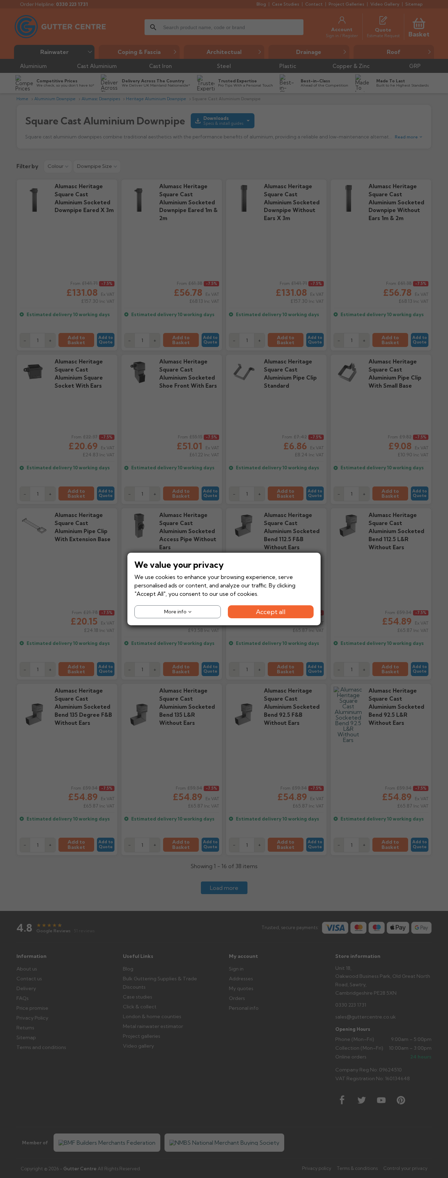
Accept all (271, 612)
